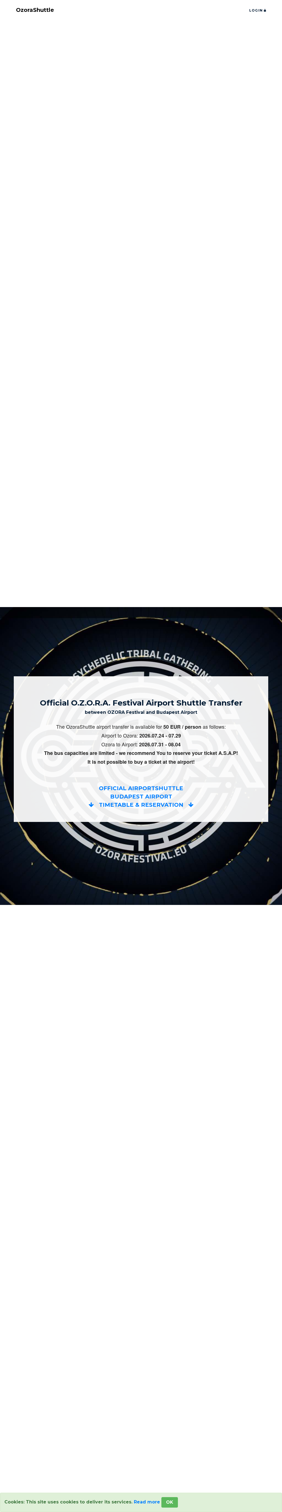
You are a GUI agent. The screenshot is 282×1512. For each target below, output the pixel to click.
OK (169, 1502)
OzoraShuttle (35, 10)
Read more (147, 1502)
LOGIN (256, 10)
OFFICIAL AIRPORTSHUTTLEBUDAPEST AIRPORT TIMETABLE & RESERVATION (141, 796)
